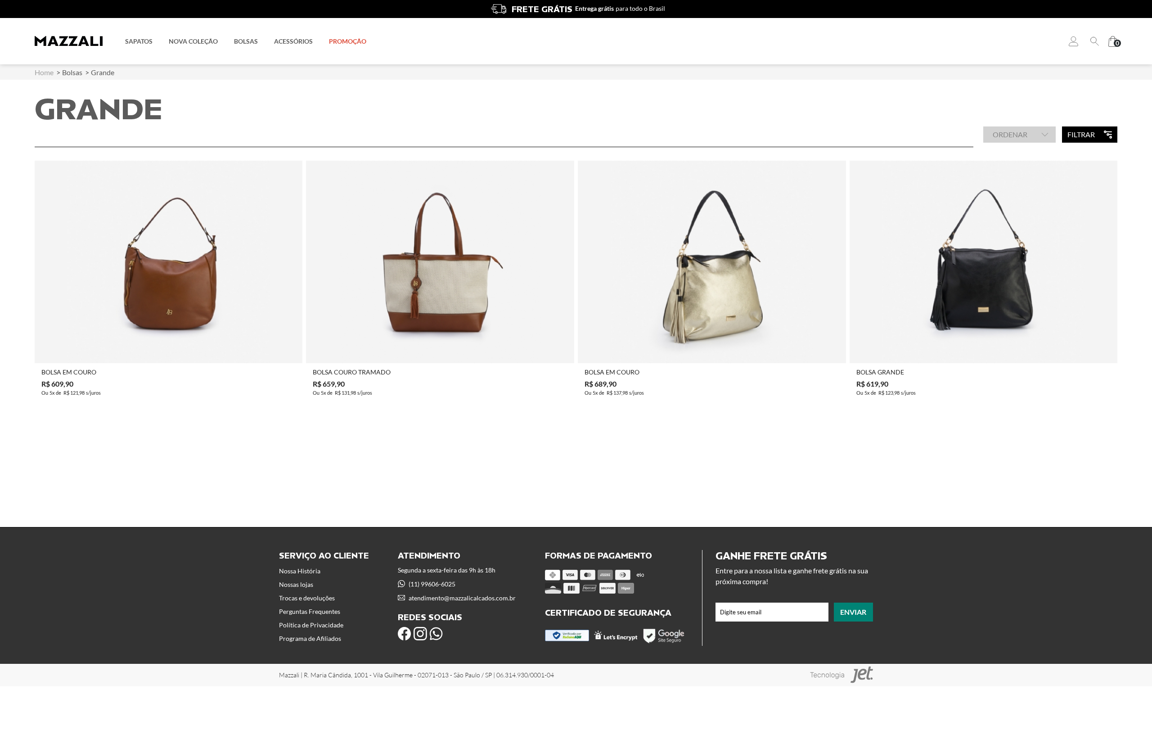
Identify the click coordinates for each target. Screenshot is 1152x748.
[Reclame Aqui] (567, 639)
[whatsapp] (436, 633)
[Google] (664, 642)
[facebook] (404, 633)
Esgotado (168, 348)
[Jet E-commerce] (841, 675)
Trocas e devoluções (307, 598)
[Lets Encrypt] (616, 638)
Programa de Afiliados (310, 638)
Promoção (347, 41)
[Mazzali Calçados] (69, 41)
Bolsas (246, 41)
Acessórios (293, 41)
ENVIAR (853, 612)
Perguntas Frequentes (309, 611)
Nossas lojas (296, 584)
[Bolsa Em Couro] (169, 262)
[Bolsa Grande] (984, 262)
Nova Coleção (193, 41)
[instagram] (420, 633)
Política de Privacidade (311, 625)
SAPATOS (139, 41)
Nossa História (299, 571)
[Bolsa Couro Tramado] (440, 262)
